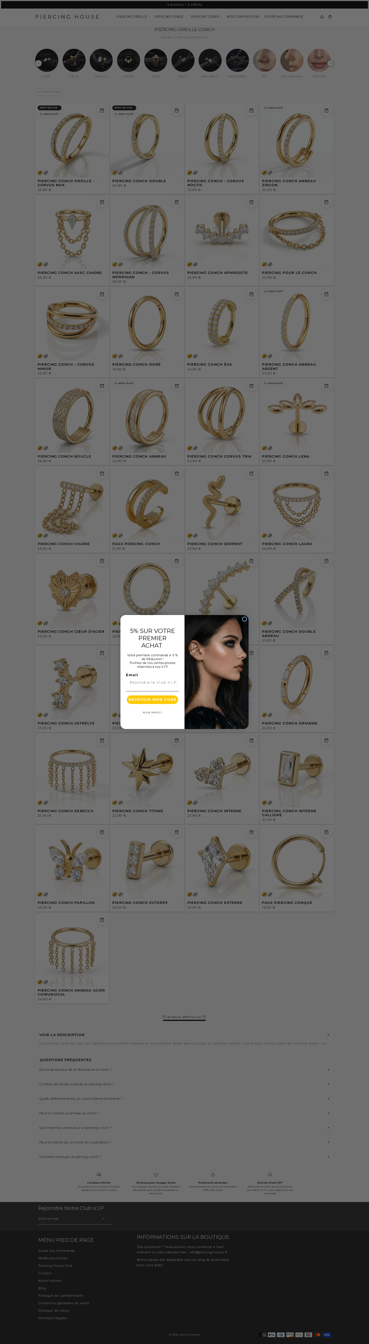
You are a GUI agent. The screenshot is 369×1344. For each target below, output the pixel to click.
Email (132, 675)
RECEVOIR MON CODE (153, 700)
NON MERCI (152, 712)
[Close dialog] (244, 619)
